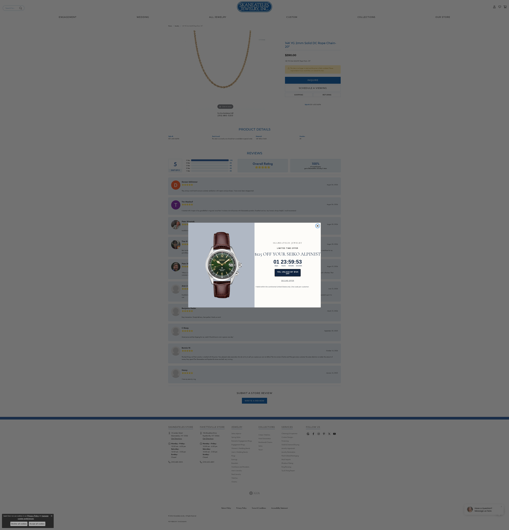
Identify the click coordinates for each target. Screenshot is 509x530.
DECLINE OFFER (287, 281)
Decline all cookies (19, 524)
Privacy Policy (33, 516)
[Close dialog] (317, 226)
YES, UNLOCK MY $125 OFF (287, 273)
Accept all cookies (37, 524)
